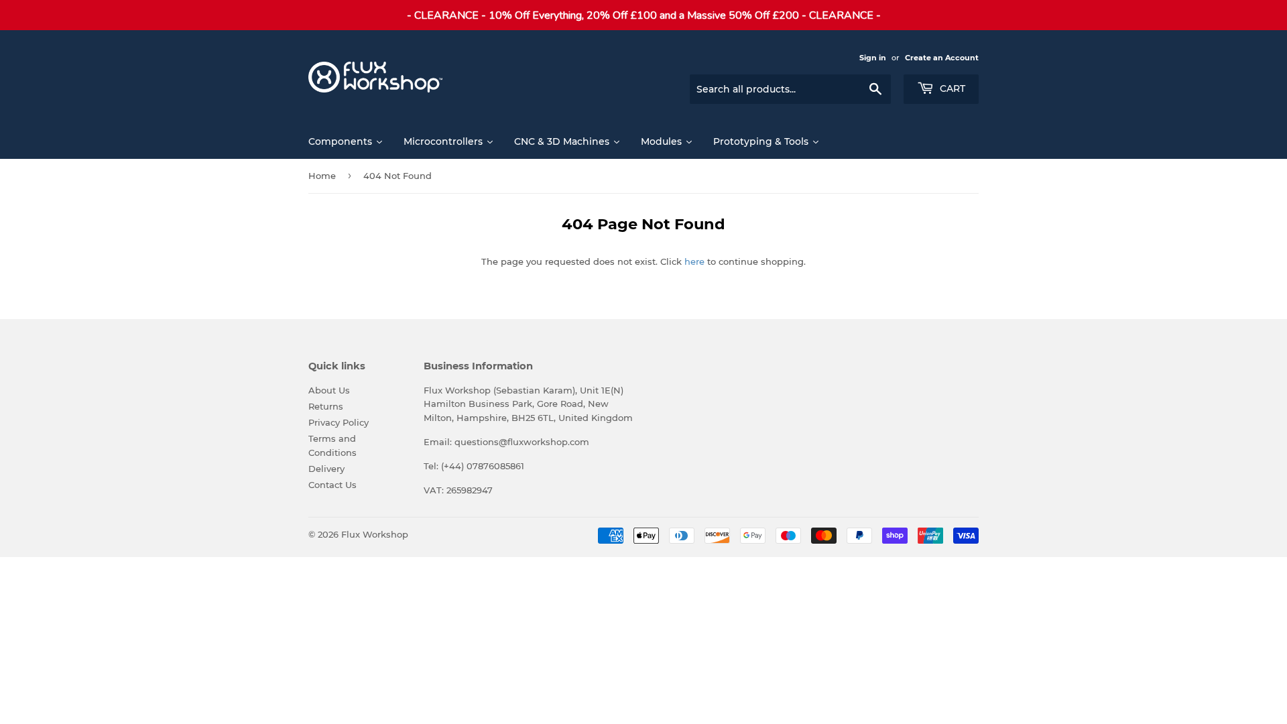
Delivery (326, 468)
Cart (951, 88)
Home (322, 175)
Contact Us (332, 484)
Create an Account (942, 57)
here (694, 261)
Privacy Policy (338, 422)
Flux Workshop (374, 534)
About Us (329, 390)
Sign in (872, 57)
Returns (325, 406)
